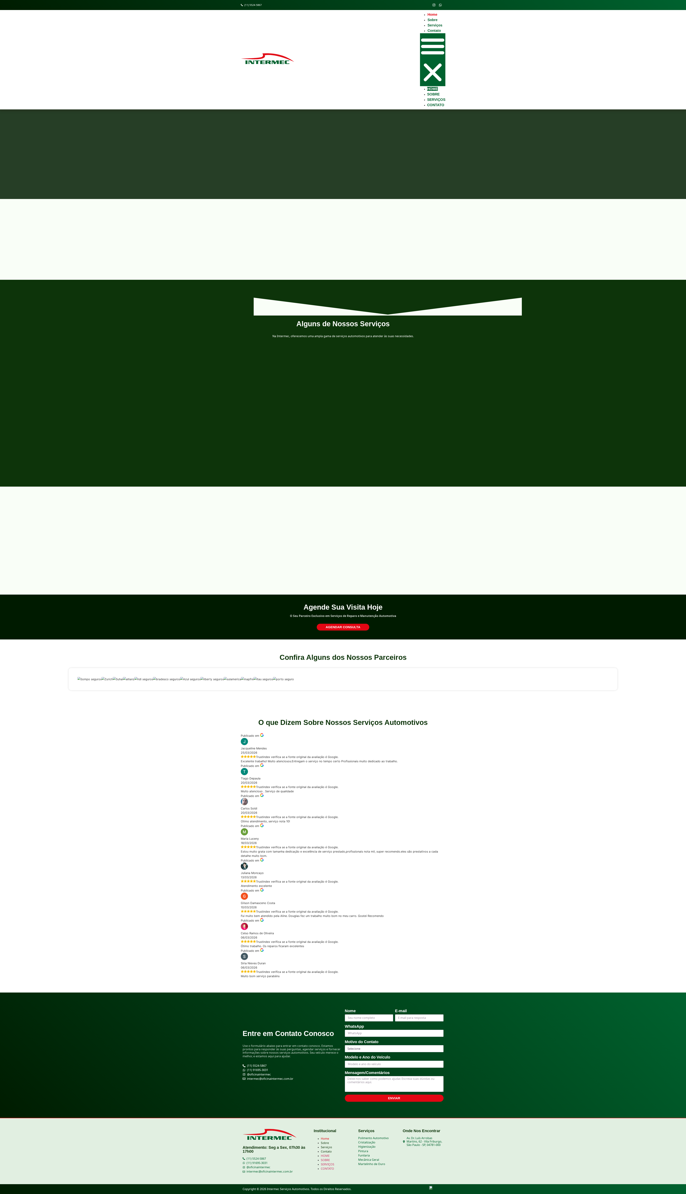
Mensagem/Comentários (367, 1072)
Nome (350, 1011)
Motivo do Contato (361, 1042)
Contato (434, 31)
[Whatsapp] (440, 5)
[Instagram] (434, 5)
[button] (432, 59)
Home (432, 14)
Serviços (434, 25)
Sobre (432, 20)
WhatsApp (354, 1026)
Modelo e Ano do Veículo (367, 1057)
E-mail (401, 1011)
